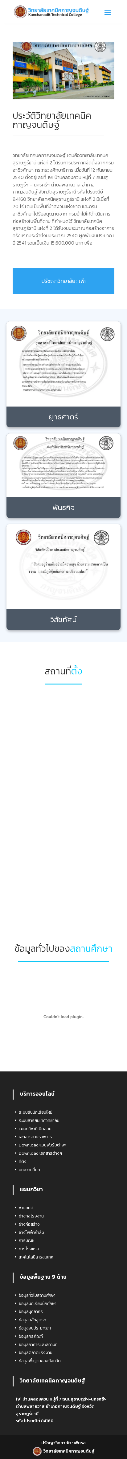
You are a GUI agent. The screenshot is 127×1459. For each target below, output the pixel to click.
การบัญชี (27, 1240)
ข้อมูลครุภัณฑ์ (31, 1336)
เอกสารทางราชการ (35, 1137)
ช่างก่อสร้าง (29, 1224)
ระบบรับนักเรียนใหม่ (35, 1112)
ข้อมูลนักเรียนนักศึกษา (37, 1303)
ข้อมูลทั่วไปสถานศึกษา (37, 1295)
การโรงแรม (29, 1249)
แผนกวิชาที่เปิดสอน (35, 1129)
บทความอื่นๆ (29, 1170)
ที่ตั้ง (23, 1161)
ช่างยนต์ (26, 1208)
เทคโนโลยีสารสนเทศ (36, 1257)
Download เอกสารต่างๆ (40, 1153)
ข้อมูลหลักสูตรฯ (32, 1320)
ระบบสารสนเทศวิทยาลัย (39, 1120)
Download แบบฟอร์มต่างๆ (43, 1145)
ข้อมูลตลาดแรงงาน (35, 1352)
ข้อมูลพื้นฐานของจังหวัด (40, 1361)
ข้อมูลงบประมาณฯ (35, 1328)
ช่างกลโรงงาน (31, 1216)
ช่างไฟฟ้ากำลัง (31, 1232)
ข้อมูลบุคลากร (31, 1311)
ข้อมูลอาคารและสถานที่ (38, 1344)
